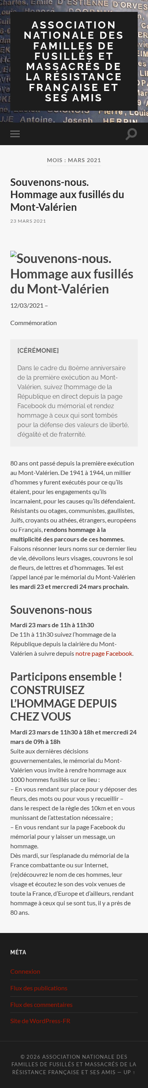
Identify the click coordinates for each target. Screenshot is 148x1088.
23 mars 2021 (28, 221)
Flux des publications (38, 987)
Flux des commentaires (41, 1004)
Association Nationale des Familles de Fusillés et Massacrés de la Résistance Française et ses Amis (74, 61)
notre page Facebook (103, 653)
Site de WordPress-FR (40, 1020)
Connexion (25, 971)
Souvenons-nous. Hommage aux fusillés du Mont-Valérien (67, 194)
